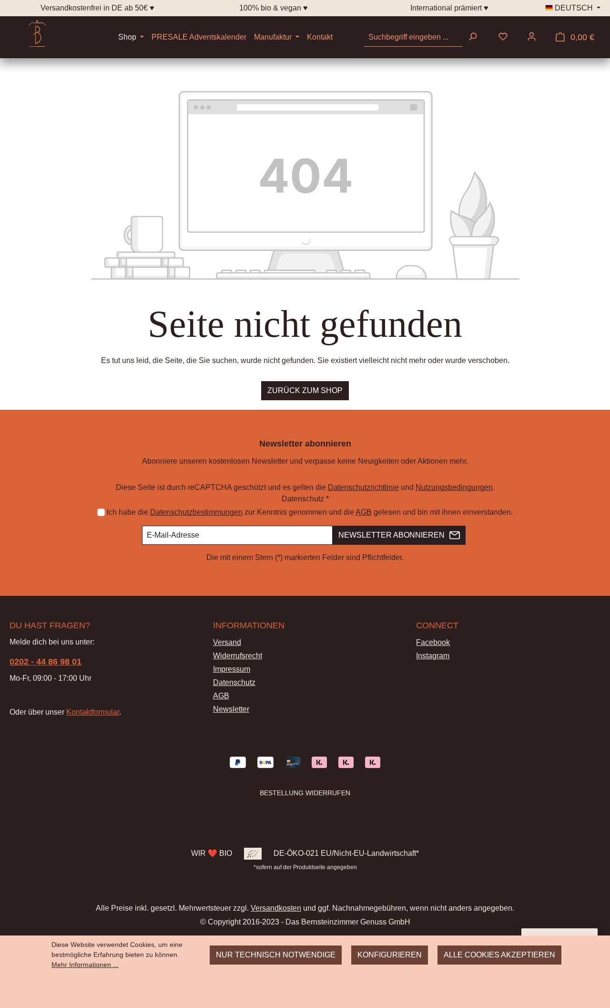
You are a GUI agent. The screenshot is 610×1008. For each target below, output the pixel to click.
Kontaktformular (92, 712)
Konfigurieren (389, 955)
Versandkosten (276, 908)
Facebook (433, 642)
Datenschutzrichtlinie (363, 487)
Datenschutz (234, 682)
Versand (227, 642)
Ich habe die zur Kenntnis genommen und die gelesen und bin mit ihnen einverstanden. (310, 512)
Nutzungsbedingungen (454, 487)
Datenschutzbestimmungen (196, 512)
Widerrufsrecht (237, 656)
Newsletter (231, 709)
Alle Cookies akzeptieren (499, 955)
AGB (364, 512)
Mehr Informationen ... (85, 964)
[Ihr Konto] (531, 37)
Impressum (231, 669)
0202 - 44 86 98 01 (45, 661)
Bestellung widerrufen (305, 793)
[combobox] (413, 37)
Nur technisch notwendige (276, 955)
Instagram (432, 656)
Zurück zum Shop (305, 390)
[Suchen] (472, 37)
